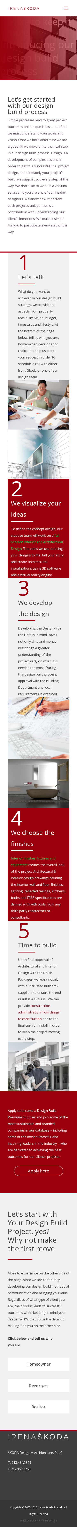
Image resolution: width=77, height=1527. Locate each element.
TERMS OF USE (49, 1520)
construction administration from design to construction (39, 1012)
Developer (38, 1385)
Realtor (39, 1407)
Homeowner (38, 1364)
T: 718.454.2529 (19, 1462)
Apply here (38, 1171)
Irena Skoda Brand (50, 1507)
